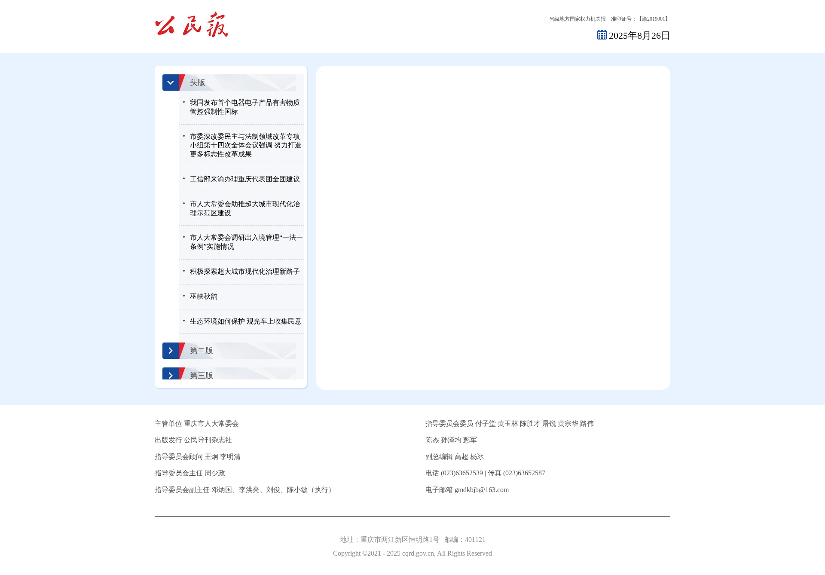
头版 (197, 82)
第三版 (201, 375)
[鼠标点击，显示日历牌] (602, 34)
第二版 (201, 350)
